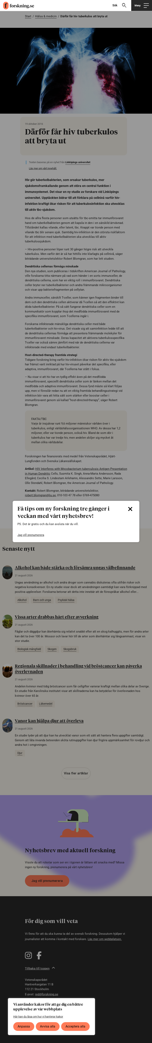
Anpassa (24, 1026)
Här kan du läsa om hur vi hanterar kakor (38, 1016)
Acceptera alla (75, 1026)
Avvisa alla (47, 1026)
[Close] (130, 509)
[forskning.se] (17, 5)
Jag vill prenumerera (30, 535)
